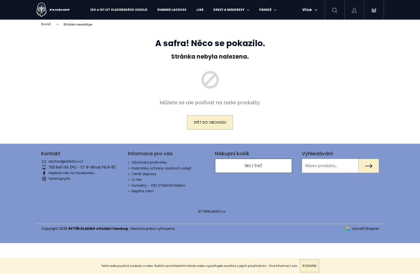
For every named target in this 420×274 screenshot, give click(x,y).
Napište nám (142, 191)
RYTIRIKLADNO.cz (212, 211)
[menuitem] (118, 10)
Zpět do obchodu (210, 122)
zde (294, 266)
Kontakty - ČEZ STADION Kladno (158, 185)
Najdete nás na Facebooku (71, 172)
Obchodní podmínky (149, 162)
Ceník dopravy (144, 173)
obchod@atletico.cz (66, 161)
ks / (253, 165)
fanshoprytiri (59, 178)
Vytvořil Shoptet (365, 228)
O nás (137, 179)
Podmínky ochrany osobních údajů (161, 168)
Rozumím (309, 266)
